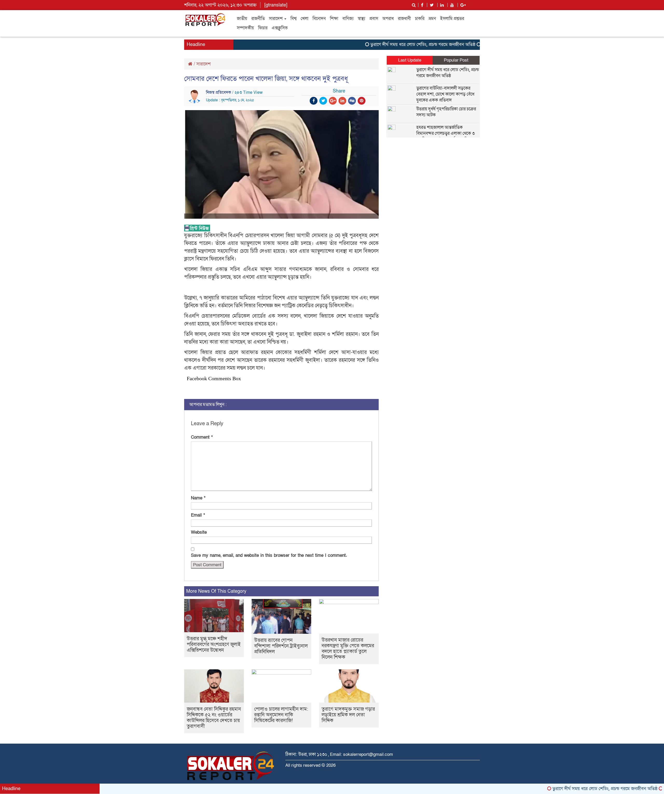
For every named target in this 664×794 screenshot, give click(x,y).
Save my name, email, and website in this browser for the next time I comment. (269, 555)
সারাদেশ (276, 19)
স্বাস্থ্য (361, 19)
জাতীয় (242, 19)
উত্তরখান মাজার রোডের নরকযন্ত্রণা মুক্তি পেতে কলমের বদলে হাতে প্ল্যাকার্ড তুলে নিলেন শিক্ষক (348, 648)
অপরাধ (388, 19)
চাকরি (419, 19)
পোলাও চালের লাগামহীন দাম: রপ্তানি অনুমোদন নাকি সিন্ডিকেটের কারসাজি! (281, 715)
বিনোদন (319, 19)
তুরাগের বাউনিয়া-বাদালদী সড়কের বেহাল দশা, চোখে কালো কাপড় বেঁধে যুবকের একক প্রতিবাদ (445, 94)
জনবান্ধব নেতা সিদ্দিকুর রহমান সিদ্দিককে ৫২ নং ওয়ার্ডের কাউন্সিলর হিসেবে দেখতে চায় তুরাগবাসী (214, 718)
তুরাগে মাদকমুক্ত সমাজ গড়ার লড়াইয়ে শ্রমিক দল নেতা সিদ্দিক (348, 715)
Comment (202, 437)
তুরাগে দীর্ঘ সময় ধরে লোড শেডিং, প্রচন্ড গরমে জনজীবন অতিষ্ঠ (402, 45)
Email (198, 515)
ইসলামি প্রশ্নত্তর (452, 19)
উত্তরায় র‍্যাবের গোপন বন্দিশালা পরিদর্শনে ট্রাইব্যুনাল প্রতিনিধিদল (281, 646)
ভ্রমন (432, 19)
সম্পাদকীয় (245, 28)
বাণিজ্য (348, 19)
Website (199, 532)
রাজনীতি (258, 19)
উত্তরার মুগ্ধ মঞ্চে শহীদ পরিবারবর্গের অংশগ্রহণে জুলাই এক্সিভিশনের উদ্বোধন (214, 644)
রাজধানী (404, 19)
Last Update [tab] (409, 60)
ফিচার (262, 28)
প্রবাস (373, 19)
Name (198, 498)
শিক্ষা (334, 19)
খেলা (304, 19)
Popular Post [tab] (456, 60)
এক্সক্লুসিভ (280, 28)
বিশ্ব (293, 19)
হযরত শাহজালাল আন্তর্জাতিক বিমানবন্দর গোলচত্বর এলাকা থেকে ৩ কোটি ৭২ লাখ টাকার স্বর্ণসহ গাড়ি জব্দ (445, 133)
